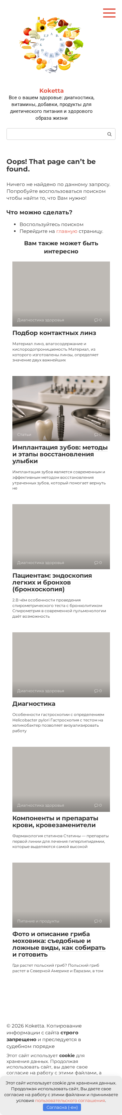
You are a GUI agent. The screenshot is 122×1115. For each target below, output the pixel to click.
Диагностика (33, 703)
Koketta (51, 90)
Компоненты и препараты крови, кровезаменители (55, 821)
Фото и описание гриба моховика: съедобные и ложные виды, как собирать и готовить (59, 944)
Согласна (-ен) (62, 1107)
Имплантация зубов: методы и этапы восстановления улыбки (60, 454)
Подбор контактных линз (54, 333)
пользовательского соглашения (70, 1100)
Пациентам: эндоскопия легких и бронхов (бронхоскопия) (52, 582)
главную (66, 231)
